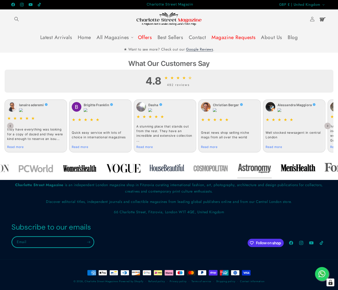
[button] (16, 19)
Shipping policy (225, 281)
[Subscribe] (88, 242)
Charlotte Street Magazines (101, 281)
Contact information (252, 281)
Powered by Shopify (131, 281)
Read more (15, 147)
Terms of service (201, 281)
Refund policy (156, 281)
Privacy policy (178, 281)
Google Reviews (199, 49)
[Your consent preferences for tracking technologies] (330, 282)
